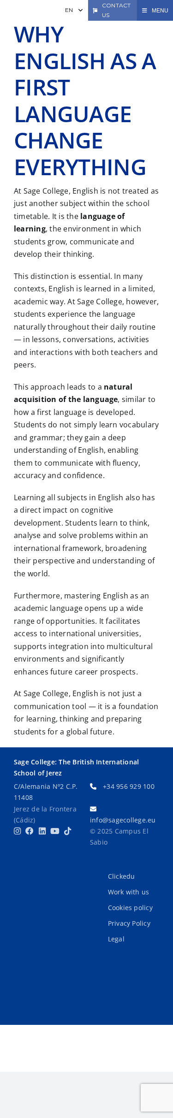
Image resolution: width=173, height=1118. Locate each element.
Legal (116, 939)
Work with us (128, 891)
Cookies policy (130, 907)
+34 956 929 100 (129, 786)
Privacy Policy (129, 923)
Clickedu (121, 876)
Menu (160, 10)
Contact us (116, 10)
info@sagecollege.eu (123, 820)
